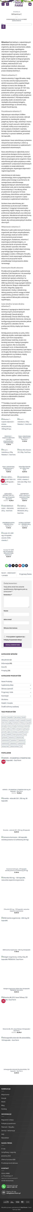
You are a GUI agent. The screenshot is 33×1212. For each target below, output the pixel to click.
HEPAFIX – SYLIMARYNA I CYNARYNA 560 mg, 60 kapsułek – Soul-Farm (16, 790)
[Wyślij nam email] (4, 1192)
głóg (10, 723)
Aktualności (5, 660)
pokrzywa (26, 729)
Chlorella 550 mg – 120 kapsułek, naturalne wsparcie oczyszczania (16, 910)
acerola (4, 717)
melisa (8, 729)
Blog (2, 1105)
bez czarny (17, 717)
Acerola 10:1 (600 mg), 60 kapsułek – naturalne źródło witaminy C (8, 552)
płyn (9, 732)
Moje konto (5, 1095)
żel (21, 746)
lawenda (27, 726)
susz (26, 732)
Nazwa (6, 611)
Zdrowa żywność (7, 689)
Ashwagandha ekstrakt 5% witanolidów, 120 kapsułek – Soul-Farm (16, 1070)
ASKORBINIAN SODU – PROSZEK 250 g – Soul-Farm (8, 524)
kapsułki (28, 723)
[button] (3, 4)
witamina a (12, 737)
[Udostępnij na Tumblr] (26, 565)
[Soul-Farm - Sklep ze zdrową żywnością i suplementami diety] (18, 4)
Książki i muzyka (7, 703)
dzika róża (4, 723)
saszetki (21, 732)
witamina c (14, 740)
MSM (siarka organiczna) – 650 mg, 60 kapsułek (16, 950)
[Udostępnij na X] (13, 565)
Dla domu (4, 699)
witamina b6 (19, 737)
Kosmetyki (5, 696)
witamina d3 (5, 743)
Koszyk (3, 1098)
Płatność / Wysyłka (7, 1127)
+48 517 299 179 (11, 1187)
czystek (29, 720)
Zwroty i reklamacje (8, 1131)
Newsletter (5, 1138)
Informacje (16, 11)
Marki (3, 1102)
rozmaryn (14, 732)
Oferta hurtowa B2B (8, 1159)
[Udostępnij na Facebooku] (9, 565)
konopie (4, 726)
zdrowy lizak (5, 746)
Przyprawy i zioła (7, 692)
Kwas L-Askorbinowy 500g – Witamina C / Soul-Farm (25, 437)
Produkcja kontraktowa (9, 1163)
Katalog (4, 1109)
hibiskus (22, 723)
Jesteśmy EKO (6, 1156)
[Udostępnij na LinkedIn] (23, 565)
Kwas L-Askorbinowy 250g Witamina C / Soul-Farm (8, 468)
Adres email (7, 619)
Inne (2, 667)
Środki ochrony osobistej (10, 707)
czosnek (23, 720)
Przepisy (4, 671)
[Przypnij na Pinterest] (19, 565)
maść (3, 729)
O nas (3, 1149)
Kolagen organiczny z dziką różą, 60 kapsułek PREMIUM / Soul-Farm (16, 989)
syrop (3, 734)
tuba (25, 734)
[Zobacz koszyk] (30, 4)
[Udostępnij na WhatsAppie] (6, 565)
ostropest (19, 729)
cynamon (12, 720)
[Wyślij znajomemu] (16, 565)
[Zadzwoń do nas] (4, 1186)
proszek (4, 732)
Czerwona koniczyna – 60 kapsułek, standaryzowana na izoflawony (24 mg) (16, 869)
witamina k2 (21, 743)
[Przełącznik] (30, 685)
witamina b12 (5, 740)
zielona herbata (14, 746)
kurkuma (20, 726)
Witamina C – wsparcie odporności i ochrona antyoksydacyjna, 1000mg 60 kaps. (8, 439)
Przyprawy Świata (25, 574)
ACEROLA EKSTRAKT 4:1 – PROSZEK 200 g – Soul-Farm (24, 524)
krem (9, 726)
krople (14, 726)
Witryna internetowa (10, 628)
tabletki (9, 734)
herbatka (15, 723)
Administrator (16, 20)
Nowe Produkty (6, 681)
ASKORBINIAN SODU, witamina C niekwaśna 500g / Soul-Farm (24, 496)
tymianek (4, 737)
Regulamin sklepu (7, 1120)
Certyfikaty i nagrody (8, 1152)
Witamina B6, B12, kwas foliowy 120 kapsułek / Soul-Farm (16, 1029)
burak (23, 717)
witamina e (13, 743)
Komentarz (8, 595)
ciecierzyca (5, 720)
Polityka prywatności (8, 1123)
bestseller (10, 717)
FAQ (2, 1134)
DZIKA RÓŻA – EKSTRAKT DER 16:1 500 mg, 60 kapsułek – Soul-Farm (8, 496)
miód (13, 729)
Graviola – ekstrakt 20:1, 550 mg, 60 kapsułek (16, 830)
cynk (17, 720)
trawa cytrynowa (17, 734)
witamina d (22, 740)
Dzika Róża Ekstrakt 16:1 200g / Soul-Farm (24, 468)
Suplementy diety (7, 685)
